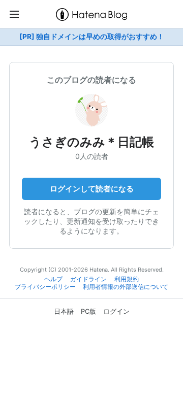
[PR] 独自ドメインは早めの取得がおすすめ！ (91, 36)
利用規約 (126, 279)
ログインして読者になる (92, 188)
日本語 (64, 311)
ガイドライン (88, 279)
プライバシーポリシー (45, 286)
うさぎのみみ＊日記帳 (91, 142)
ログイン (116, 311)
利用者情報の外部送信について (125, 286)
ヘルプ (53, 279)
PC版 (88, 311)
